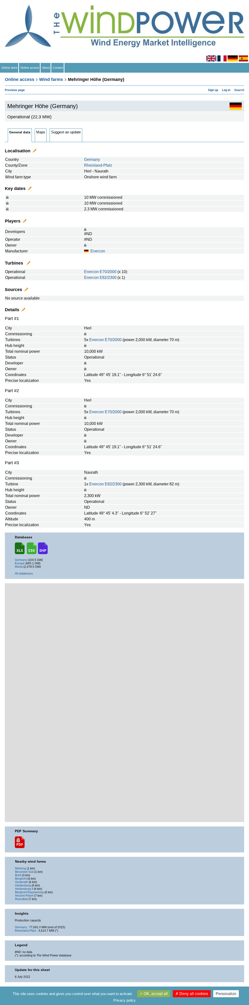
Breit (18, 875)
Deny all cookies (193, 994)
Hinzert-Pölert (24, 895)
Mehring (20, 868)
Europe (20, 563)
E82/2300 (108, 277)
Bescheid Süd (24, 872)
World (19, 566)
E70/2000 (108, 272)
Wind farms (51, 79)
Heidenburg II (24, 889)
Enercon (97, 251)
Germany (92, 159)
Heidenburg (23, 885)
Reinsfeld (21, 899)
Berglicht (21, 878)
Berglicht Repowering (29, 892)
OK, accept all (155, 994)
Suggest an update (66, 132)
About (46, 67)
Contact (57, 67)
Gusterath (21, 882)
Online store (9, 67)
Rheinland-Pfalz (98, 165)
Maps (40, 132)
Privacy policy (124, 1000)
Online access (30, 67)
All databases (24, 573)
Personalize (226, 994)
